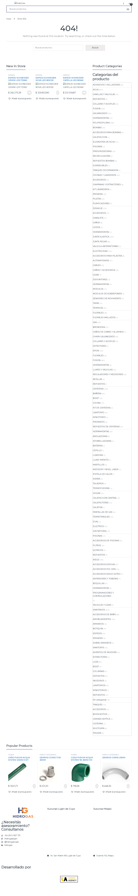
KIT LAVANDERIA (101, 189)
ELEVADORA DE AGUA (104, 142)
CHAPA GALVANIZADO (104, 336)
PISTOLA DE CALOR (102, 474)
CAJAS (96, 275)
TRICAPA (97, 733)
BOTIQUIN (98, 628)
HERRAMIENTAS (101, 118)
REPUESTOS (99, 99)
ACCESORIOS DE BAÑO (104, 614)
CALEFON (97, 507)
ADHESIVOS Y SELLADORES (106, 85)
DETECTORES (99, 346)
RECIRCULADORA (101, 156)
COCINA (97, 403)
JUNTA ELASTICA (101, 237)
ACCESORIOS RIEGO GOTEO (106, 574)
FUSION (97, 108)
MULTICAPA (98, 728)
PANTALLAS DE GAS (102, 512)
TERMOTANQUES (101, 517)
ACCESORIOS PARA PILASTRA (107, 256)
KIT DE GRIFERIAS (102, 408)
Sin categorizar (100, 700)
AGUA (95, 89)
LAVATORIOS (99, 685)
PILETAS (97, 199)
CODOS (96, 227)
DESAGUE (98, 208)
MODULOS (98, 289)
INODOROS (98, 680)
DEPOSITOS (99, 676)
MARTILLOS (98, 464)
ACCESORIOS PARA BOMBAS (107, 132)
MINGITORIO (99, 417)
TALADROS (98, 483)
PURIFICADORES (101, 203)
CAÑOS (96, 222)
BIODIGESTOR (100, 714)
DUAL (95, 521)
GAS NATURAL (100, 531)
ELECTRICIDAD (100, 251)
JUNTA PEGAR (100, 241)
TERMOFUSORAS (101, 488)
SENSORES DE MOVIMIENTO (107, 298)
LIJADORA (98, 455)
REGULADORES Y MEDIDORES (108, 374)
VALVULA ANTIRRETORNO (105, 246)
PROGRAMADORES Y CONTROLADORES (103, 594)
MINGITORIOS (100, 690)
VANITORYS (98, 647)
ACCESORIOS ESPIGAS (104, 564)
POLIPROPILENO (101, 123)
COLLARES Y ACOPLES (104, 104)
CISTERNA (98, 723)
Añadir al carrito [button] (56, 92)
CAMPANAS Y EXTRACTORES (107, 184)
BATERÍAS (98, 446)
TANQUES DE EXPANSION (105, 170)
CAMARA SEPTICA (101, 719)
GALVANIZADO (100, 113)
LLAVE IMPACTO (101, 460)
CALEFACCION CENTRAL (105, 498)
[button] (20, 98)
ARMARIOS (98, 624)
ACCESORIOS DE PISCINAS (106, 540)
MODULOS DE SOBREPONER (107, 293)
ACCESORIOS (99, 180)
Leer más (29, 92)
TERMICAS (98, 308)
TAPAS (96, 303)
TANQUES (97, 704)
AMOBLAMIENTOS (102, 619)
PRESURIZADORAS (102, 151)
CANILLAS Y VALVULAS (104, 94)
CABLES (97, 265)
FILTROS (97, 545)
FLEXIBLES (98, 313)
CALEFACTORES (100, 502)
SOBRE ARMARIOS (102, 643)
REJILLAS (97, 379)
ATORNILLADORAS (102, 441)
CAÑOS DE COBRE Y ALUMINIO (108, 332)
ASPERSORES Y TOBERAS (105, 578)
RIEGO (96, 559)
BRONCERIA (99, 327)
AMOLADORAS (100, 436)
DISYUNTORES (100, 279)
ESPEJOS (11, 75)
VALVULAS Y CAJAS (102, 605)
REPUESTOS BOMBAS (103, 161)
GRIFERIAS (98, 389)
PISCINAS (97, 146)
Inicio (8, 19)
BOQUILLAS (99, 583)
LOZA (95, 662)
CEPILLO (97, 450)
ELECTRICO (98, 526)
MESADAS (98, 194)
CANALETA (98, 218)
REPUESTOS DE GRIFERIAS (106, 426)
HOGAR (96, 493)
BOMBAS (97, 127)
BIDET (96, 398)
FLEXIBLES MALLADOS (104, 317)
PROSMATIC (99, 422)
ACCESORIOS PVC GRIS (104, 569)
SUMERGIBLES (100, 165)
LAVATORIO (98, 412)
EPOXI (96, 350)
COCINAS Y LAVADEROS (104, 175)
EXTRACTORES (100, 657)
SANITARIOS (99, 610)
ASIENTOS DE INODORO (105, 652)
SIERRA (96, 479)
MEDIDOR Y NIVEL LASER (105, 469)
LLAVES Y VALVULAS (103, 369)
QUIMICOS (98, 550)
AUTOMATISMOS (101, 260)
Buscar (128, 9)
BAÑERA (97, 393)
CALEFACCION (100, 137)
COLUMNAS (98, 671)
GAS (95, 322)
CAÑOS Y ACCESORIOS (104, 270)
